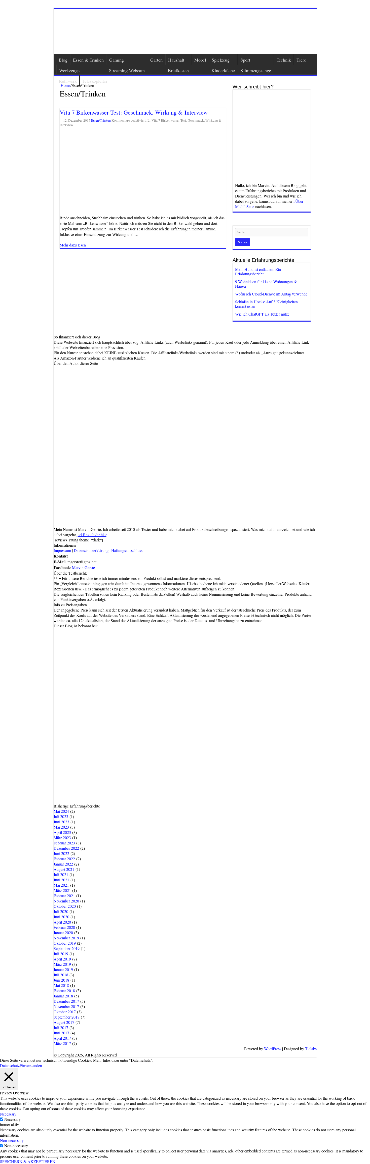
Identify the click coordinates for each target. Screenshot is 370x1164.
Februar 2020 (64, 927)
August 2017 (64, 1022)
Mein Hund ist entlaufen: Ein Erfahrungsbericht (258, 271)
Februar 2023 (64, 842)
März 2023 (62, 837)
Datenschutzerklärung (91, 550)
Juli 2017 (61, 1027)
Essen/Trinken (101, 120)
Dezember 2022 (66, 848)
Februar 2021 (64, 895)
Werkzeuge (69, 70)
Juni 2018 (61, 980)
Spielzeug (221, 60)
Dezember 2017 (66, 1001)
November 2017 (66, 1006)
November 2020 (66, 900)
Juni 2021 (61, 879)
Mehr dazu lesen (73, 244)
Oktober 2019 (65, 943)
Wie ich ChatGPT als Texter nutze (262, 314)
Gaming (116, 60)
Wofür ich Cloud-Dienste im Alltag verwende (271, 293)
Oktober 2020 (65, 906)
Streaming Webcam (127, 70)
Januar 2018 (63, 995)
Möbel (200, 60)
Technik (284, 60)
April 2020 (62, 922)
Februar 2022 (64, 858)
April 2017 (62, 1038)
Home (65, 85)
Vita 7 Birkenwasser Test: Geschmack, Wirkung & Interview (134, 112)
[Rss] (148, 1049)
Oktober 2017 (65, 1011)
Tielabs (311, 1048)
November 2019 (66, 937)
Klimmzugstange (255, 70)
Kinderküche (223, 70)
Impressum (62, 550)
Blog (63, 60)
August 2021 (64, 869)
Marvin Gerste (83, 567)
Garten (156, 60)
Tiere (301, 60)
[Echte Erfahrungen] (185, 31)
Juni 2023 (61, 821)
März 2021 (62, 890)
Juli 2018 (61, 974)
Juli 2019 (61, 953)
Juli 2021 (61, 874)
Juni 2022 (61, 853)
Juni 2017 (61, 1032)
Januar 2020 (63, 932)
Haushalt (176, 60)
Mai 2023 (61, 827)
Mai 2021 (61, 885)
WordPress (272, 1048)
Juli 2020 (61, 911)
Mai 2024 (61, 811)
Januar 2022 (63, 864)
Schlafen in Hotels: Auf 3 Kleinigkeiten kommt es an (266, 304)
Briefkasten (178, 70)
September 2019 (67, 948)
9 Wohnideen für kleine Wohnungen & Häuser (266, 284)
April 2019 (62, 958)
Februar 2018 (64, 990)
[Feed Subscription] (61, 101)
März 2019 (62, 964)
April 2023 (62, 832)
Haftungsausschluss (126, 550)
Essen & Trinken (88, 60)
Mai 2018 (61, 985)
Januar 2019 (63, 969)
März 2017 (62, 1043)
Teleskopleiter (94, 81)
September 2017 (67, 1017)
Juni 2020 (61, 916)
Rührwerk (68, 81)
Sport (245, 60)
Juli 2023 (61, 816)
